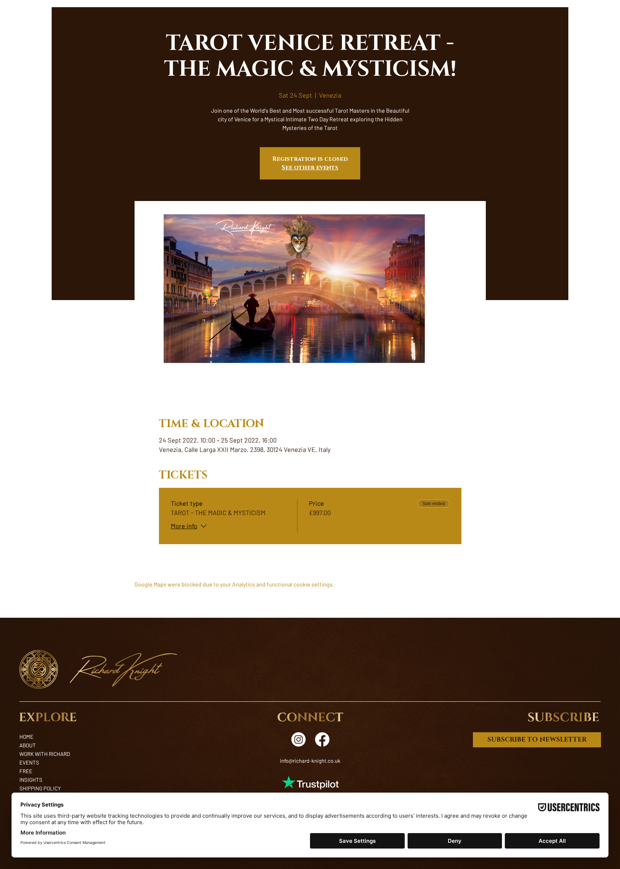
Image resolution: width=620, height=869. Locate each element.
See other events (310, 168)
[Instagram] (298, 739)
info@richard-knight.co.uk (310, 760)
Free (25, 771)
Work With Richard (44, 754)
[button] (563, 717)
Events (29, 762)
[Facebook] (322, 739)
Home (26, 736)
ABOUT (27, 745)
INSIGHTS (30, 779)
